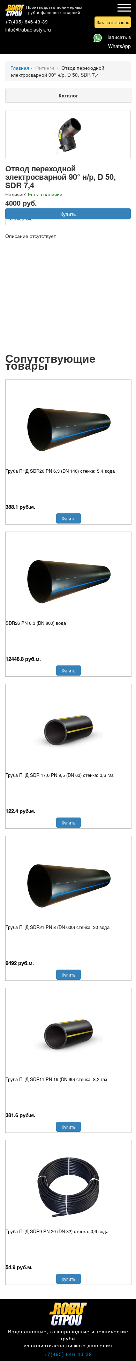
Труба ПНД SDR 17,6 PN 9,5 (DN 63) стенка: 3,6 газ (60, 775)
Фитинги (45, 67)
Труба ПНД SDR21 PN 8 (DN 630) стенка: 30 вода (57, 927)
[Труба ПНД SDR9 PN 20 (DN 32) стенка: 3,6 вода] (68, 1185)
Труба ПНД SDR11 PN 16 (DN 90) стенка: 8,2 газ (56, 1079)
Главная (19, 67)
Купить (68, 213)
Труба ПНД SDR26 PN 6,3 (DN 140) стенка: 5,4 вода (60, 470)
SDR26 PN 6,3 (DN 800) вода (36, 623)
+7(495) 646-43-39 (26, 21)
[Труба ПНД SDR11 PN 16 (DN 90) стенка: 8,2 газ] (68, 1033)
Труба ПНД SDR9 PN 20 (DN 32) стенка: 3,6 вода (57, 1231)
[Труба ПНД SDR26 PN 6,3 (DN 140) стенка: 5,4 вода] (68, 425)
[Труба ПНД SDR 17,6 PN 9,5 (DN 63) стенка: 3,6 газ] (68, 729)
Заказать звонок (113, 22)
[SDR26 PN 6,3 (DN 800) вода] (68, 577)
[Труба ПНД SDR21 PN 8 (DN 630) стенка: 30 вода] (68, 881)
